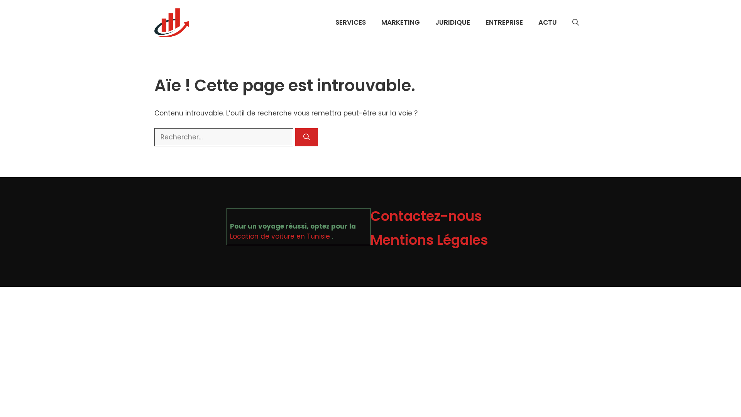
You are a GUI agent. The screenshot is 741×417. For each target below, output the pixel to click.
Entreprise (504, 22)
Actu (547, 22)
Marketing (400, 22)
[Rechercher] (306, 137)
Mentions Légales (429, 240)
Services (350, 22)
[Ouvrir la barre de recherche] (576, 22)
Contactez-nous (426, 216)
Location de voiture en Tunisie (280, 236)
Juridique (452, 22)
